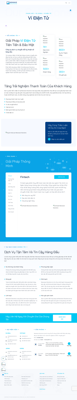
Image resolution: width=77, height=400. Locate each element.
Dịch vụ (6, 373)
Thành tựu (59, 382)
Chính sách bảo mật (61, 380)
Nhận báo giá (62, 318)
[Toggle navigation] (69, 3)
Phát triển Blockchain (25, 376)
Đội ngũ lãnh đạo (61, 376)
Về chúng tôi (60, 373)
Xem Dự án (61, 177)
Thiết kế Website (7, 380)
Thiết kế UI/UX (24, 378)
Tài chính (38, 13)
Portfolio (42, 389)
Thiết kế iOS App (24, 385)
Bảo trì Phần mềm (8, 385)
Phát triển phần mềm (8, 376)
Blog (58, 385)
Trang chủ (30, 13)
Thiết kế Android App (25, 382)
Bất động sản (42, 382)
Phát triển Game (7, 382)
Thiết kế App (7, 378)
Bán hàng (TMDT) (43, 385)
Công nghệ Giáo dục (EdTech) (46, 376)
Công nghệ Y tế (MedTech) (45, 380)
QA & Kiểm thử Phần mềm (26, 380)
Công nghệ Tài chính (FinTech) (46, 378)
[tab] (11, 176)
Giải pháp (42, 373)
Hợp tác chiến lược (61, 378)
